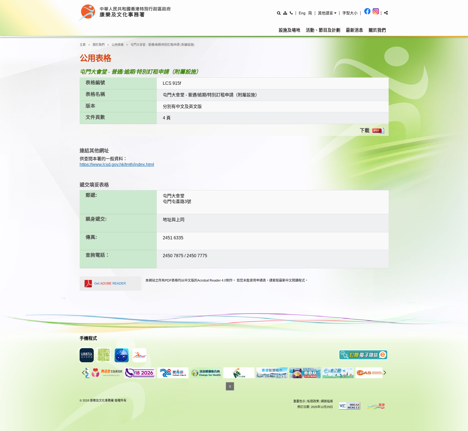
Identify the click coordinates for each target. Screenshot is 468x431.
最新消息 (354, 30)
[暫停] (230, 386)
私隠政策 (313, 401)
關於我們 (377, 30)
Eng (302, 13)
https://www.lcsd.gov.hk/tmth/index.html (117, 164)
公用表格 (117, 44)
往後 (385, 372)
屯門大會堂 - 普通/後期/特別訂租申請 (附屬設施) (162, 44)
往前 (83, 372)
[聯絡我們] (291, 13)
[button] (327, 13)
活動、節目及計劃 (323, 30)
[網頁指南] (285, 13)
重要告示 (299, 401)
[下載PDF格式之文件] (378, 130)
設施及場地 (289, 30)
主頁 (83, 44)
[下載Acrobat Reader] (110, 283)
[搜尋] (279, 13)
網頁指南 (327, 401)
